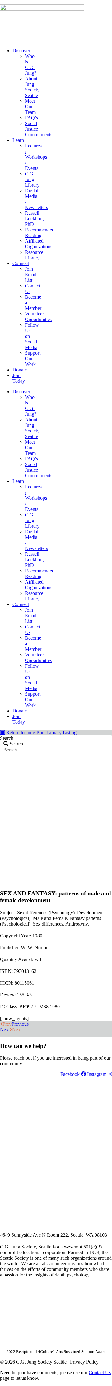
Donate (19, 369)
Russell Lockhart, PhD (34, 218)
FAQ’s (31, 117)
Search (6, 738)
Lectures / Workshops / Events (36, 157)
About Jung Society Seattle (32, 87)
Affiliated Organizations (38, 243)
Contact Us (100, 1372)
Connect (20, 263)
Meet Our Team (30, 106)
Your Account (29, 2)
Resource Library (34, 255)
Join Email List (30, 274)
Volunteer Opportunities (38, 316)
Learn (18, 140)
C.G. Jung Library (32, 179)
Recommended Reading (39, 232)
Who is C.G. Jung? (30, 65)
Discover (21, 50)
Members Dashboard (71, 2)
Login (106, 2)
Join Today (18, 378)
